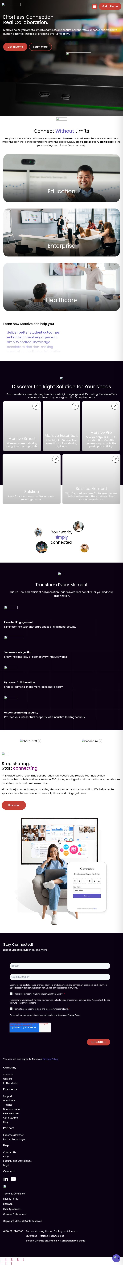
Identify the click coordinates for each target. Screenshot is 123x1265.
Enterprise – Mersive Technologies (45, 1235)
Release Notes (11, 1113)
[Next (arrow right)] (9, 1263)
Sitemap (8, 1204)
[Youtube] (13, 1179)
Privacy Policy (50, 1059)
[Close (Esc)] (21, 1259)
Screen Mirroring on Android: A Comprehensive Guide (55, 1240)
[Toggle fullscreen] (9, 1259)
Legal (6, 1165)
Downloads (9, 1100)
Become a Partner (13, 1135)
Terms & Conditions (14, 1193)
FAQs (6, 1156)
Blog (5, 1122)
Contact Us (9, 1152)
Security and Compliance (17, 1161)
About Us (8, 1074)
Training (7, 1104)
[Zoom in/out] (2, 1259)
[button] (94, 6)
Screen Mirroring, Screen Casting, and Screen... (52, 1231)
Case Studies (10, 1117)
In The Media (10, 1083)
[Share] (15, 1259)
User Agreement (12, 1209)
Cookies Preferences (14, 1214)
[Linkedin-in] (5, 1179)
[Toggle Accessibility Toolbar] (116, 1258)
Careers (7, 1078)
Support (7, 1096)
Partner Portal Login (14, 1139)
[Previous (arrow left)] (2, 1263)
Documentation (12, 1109)
